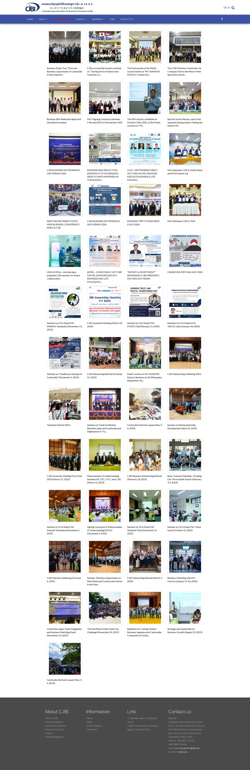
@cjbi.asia (183, 752)
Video (90, 722)
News (89, 718)
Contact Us (127, 19)
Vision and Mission (54, 722)
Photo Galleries (94, 726)
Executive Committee (55, 726)
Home (30, 19)
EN (225, 7)
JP (228, 7)
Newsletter (92, 729)
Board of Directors (54, 729)
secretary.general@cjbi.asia (187, 748)
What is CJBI (51, 718)
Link (112, 19)
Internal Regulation (54, 737)
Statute (49, 733)
